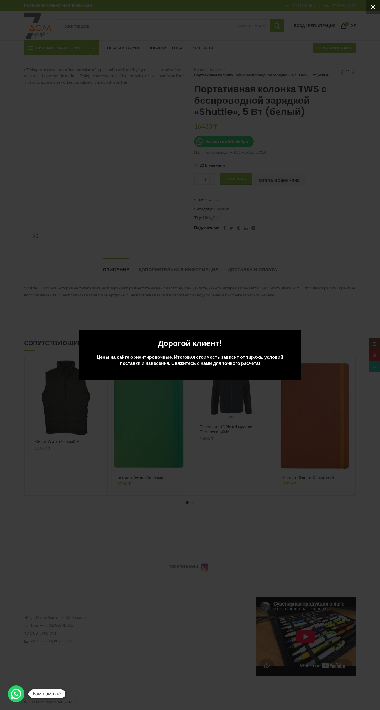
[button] (16, 693)
